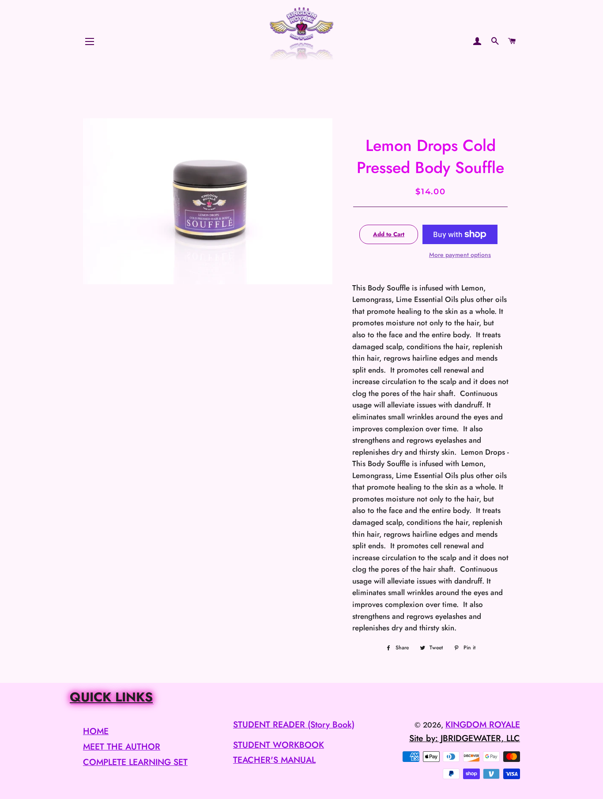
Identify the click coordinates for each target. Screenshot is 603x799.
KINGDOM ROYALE (482, 724)
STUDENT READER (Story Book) (293, 724)
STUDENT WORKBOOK (278, 745)
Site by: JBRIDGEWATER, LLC (464, 738)
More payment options (460, 254)
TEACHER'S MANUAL (274, 760)
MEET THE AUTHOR (121, 746)
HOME (96, 731)
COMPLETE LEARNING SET (135, 762)
